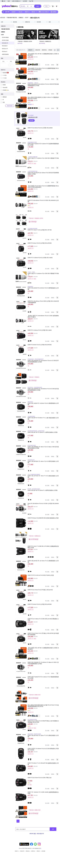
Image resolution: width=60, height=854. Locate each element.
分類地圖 (43, 851)
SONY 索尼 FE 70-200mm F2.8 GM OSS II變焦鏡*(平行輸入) (43, 158)
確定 (11, 65)
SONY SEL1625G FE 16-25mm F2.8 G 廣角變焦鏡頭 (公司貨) (43, 404)
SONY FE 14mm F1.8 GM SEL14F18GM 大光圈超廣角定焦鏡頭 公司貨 (43, 547)
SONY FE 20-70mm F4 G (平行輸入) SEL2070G (40, 590)
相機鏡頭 (3, 32)
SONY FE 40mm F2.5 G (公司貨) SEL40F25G (40, 243)
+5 (38, 108)
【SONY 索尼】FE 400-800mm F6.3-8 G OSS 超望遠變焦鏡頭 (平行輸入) (43, 316)
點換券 (13, 12)
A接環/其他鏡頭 (5, 54)
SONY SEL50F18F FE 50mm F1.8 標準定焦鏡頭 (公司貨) (43, 490)
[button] (16, 38)
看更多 (33, 12)
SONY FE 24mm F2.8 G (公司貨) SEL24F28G (40, 604)
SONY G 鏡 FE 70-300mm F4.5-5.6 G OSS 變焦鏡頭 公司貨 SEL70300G (43, 749)
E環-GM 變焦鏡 (5, 37)
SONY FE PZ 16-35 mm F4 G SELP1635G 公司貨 (41, 575)
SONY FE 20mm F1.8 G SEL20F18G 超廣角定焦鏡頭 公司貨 (43, 763)
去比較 (31, 120)
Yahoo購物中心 (10, 6)
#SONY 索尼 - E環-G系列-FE (37, 833)
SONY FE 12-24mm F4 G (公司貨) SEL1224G (40, 330)
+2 (38, 64)
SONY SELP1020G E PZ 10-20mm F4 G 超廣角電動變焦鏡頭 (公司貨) (43, 144)
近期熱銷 (50, 50)
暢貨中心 (27, 12)
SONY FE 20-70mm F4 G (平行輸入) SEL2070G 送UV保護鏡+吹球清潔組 (43, 634)
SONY (2, 34)
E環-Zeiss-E (4, 51)
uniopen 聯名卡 (45, 12)
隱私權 (38, 851)
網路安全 (33, 851)
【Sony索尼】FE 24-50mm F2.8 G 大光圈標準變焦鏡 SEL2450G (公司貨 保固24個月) (43, 69)
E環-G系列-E (4, 45)
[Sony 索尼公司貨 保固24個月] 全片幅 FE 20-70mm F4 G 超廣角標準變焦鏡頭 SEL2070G (43, 705)
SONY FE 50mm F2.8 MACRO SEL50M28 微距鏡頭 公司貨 (43, 518)
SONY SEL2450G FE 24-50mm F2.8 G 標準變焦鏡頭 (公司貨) (43, 288)
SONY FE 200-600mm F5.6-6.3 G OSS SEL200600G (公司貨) (43, 201)
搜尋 (53, 829)
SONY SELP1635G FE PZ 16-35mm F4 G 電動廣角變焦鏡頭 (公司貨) (43, 677)
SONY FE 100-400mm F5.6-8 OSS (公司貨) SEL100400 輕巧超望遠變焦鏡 (43, 301)
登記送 (20, 12)
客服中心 (17, 851)
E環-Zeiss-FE (5, 48)
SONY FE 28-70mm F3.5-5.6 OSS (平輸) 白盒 (39, 777)
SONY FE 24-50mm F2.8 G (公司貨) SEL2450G (40, 128)
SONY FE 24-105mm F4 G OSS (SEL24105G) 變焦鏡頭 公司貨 (43, 619)
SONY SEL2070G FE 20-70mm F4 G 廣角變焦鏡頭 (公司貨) (43, 561)
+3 (38, 716)
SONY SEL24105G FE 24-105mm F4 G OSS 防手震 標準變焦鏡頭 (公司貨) (43, 173)
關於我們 (22, 851)
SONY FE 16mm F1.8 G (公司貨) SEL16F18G (40, 230)
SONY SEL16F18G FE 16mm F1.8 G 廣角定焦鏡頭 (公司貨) (43, 476)
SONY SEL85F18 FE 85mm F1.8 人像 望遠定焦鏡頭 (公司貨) (43, 418)
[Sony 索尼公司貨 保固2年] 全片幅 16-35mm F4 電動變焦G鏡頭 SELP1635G (43, 98)
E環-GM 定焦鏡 (5, 40)
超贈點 (54, 12)
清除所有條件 (10, 105)
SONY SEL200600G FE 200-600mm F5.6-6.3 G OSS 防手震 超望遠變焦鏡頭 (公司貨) (43, 361)
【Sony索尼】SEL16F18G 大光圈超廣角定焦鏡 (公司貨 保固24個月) (43, 54)
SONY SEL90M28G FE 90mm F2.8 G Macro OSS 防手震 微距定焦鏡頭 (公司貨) (43, 447)
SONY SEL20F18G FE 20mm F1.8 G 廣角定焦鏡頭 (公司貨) (43, 736)
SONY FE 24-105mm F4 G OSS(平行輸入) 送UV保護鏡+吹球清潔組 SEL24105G (43, 721)
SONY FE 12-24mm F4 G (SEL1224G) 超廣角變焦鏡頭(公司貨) (43, 792)
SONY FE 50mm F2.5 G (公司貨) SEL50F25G (40, 344)
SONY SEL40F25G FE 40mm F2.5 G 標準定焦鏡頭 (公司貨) (43, 462)
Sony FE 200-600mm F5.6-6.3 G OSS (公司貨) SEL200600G (43, 504)
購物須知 (28, 851)
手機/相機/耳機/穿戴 (5, 29)
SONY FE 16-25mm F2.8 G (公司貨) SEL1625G (40, 257)
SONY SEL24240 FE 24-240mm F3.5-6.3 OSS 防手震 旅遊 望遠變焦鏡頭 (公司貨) (43, 84)
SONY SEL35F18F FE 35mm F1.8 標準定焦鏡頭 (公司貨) (43, 432)
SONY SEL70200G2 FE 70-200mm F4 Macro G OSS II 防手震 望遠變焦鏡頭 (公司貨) (43, 663)
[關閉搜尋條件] (28, 6)
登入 (46, 6)
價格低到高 (37, 50)
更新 (40, 848)
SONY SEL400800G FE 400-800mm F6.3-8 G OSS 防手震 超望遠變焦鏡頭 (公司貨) (43, 389)
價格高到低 (44, 50)
